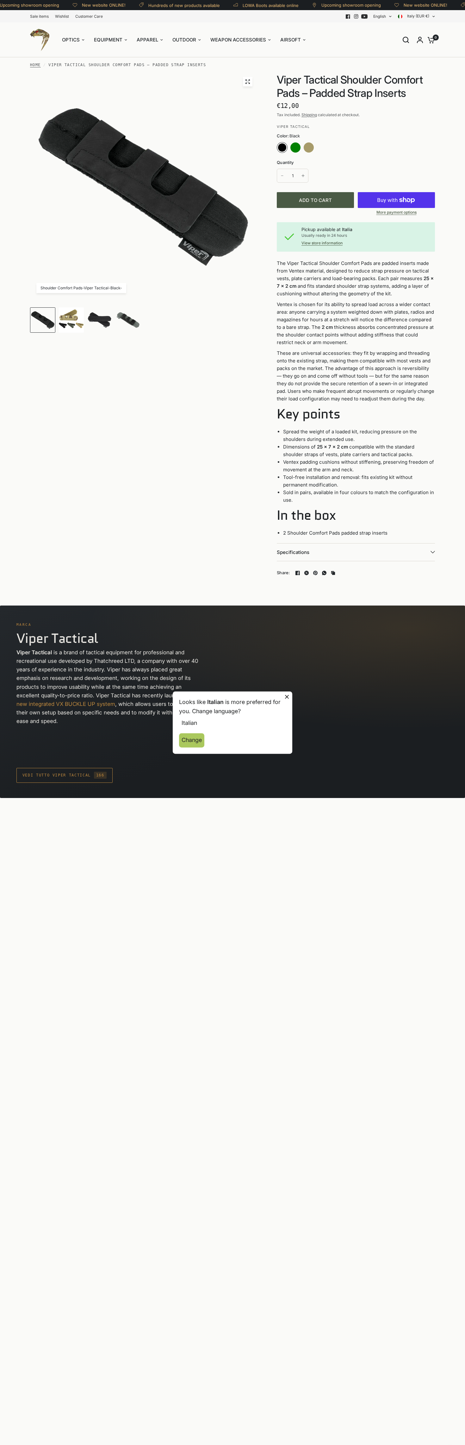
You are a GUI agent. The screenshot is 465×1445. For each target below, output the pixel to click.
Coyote (309, 147)
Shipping (309, 114)
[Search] (406, 39)
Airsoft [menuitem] (290, 40)
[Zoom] (247, 81)
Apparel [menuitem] (147, 40)
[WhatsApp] (324, 573)
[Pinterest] (315, 573)
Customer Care (89, 16)
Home (35, 65)
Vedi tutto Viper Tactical (63, 775)
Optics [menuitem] (71, 40)
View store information (322, 243)
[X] (306, 573)
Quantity (285, 162)
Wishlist (62, 16)
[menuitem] (41, 16)
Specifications (293, 552)
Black (282, 147)
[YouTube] (364, 16)
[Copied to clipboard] (333, 573)
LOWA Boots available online (256, 5)
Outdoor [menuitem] (184, 40)
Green (295, 147)
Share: (283, 573)
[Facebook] (348, 16)
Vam (322, 147)
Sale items (39, 16)
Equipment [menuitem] (108, 40)
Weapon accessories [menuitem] (238, 40)
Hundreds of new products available (170, 5)
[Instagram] (356, 16)
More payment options (396, 212)
